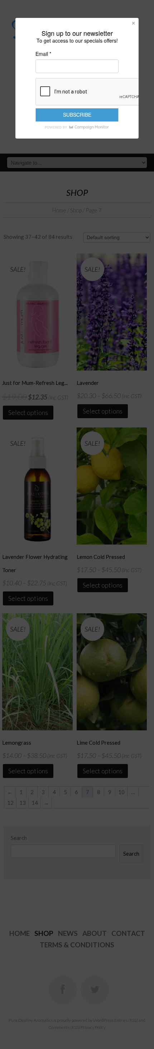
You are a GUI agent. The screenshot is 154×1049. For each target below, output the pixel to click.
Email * (43, 53)
